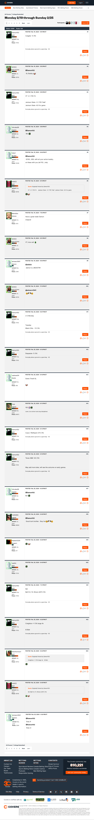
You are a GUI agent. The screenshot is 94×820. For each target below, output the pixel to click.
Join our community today (76, 772)
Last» (28, 23)
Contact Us (8, 764)
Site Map (9, 792)
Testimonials (8, 773)
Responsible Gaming (26, 773)
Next (23, 23)
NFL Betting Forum (63, 8)
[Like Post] (83, 55)
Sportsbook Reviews (26, 766)
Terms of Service (38, 792)
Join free (71, 2)
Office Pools (52, 768)
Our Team (7, 768)
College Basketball (18, 14)
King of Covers (53, 766)
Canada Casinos (39, 769)
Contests (52, 760)
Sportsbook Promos (32, 8)
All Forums (8, 14)
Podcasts (22, 771)
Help (17, 792)
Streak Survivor (53, 764)
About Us (8, 760)
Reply (85, 51)
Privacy (25, 792)
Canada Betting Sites (41, 766)
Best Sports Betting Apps (47, 8)
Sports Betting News (26, 769)
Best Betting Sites (18, 8)
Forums (8, 8)
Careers (6, 766)
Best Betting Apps (40, 771)
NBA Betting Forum (77, 8)
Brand (6, 771)
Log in (80, 2)
